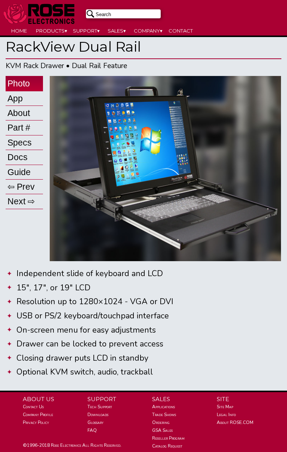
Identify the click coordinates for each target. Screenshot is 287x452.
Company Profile (38, 415)
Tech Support (99, 407)
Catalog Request (167, 446)
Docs (17, 157)
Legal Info (226, 415)
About (18, 113)
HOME (19, 31)
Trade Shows (164, 415)
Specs (19, 142)
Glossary (95, 422)
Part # (18, 127)
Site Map (225, 407)
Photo (18, 83)
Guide (19, 172)
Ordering (161, 422)
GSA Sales (162, 430)
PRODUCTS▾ (51, 31)
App (15, 98)
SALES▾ (117, 31)
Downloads (97, 415)
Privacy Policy (36, 422)
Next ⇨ (21, 201)
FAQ (92, 430)
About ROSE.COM (235, 422)
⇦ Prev (21, 187)
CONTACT (181, 31)
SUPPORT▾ (86, 31)
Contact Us (33, 407)
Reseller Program (168, 438)
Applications (163, 407)
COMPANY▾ (148, 31)
